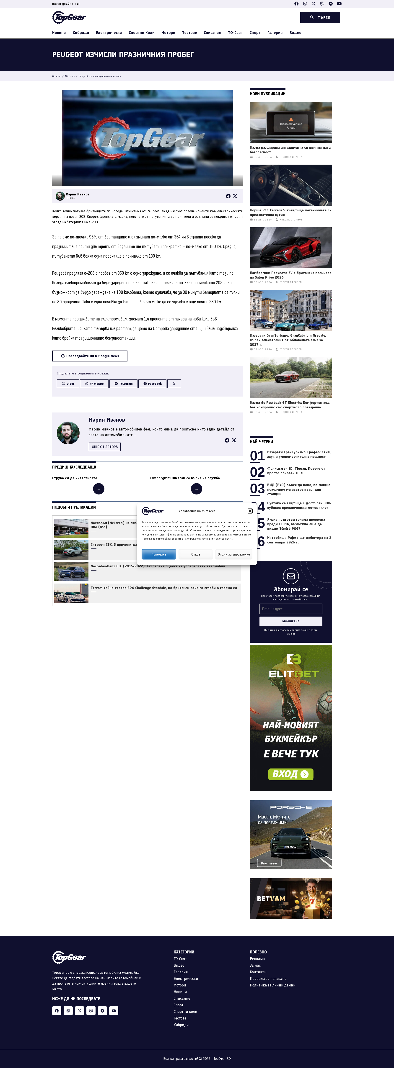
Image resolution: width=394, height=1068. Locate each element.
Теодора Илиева (291, 157)
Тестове (189, 32)
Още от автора (105, 447)
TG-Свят (235, 32)
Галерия (275, 32)
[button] (250, 511)
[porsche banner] (291, 803)
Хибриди (81, 32)
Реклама (257, 958)
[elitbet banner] (291, 647)
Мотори (168, 32)
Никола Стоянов (291, 219)
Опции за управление (234, 554)
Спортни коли (142, 32)
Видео (295, 32)
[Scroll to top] (381, 1036)
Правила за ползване (268, 978)
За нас (255, 965)
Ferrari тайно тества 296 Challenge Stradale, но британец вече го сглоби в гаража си (164, 588)
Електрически (109, 32)
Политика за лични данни (273, 985)
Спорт (255, 32)
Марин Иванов (107, 419)
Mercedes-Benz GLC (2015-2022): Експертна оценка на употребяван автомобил (158, 566)
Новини (59, 32)
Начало (56, 76)
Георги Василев (291, 282)
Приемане (158, 554)
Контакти (258, 972)
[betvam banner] (291, 881)
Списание (212, 32)
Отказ (195, 554)
